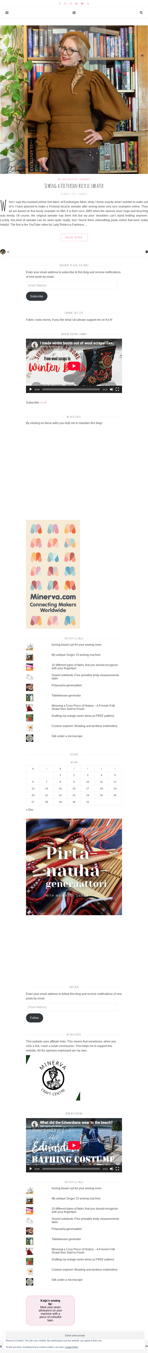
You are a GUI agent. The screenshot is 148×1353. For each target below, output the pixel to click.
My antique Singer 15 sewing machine (76, 654)
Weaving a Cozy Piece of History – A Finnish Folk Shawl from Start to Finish (83, 707)
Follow (34, 1017)
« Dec (30, 809)
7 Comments (82, 194)
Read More (74, 237)
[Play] (30, 389)
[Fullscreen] (117, 389)
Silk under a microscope (67, 736)
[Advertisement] (56, 951)
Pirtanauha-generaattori (67, 685)
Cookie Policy (71, 1347)
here (42, 402)
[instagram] (71, 3)
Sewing (84, 179)
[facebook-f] (60, 3)
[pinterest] (76, 3)
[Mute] (111, 389)
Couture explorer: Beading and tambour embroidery (84, 726)
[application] (74, 366)
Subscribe (36, 296)
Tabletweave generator (66, 695)
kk (8, 251)
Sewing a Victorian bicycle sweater (74, 185)
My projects (67, 179)
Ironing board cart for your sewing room (76, 644)
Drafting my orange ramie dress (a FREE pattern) (83, 715)
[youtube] (82, 3)
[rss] (88, 3)
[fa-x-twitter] (65, 3)
